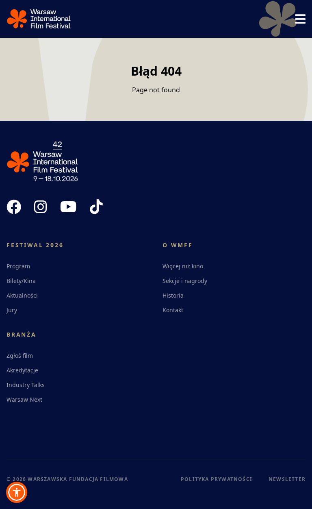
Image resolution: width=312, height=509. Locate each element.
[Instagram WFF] (40, 207)
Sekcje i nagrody (184, 281)
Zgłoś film (19, 355)
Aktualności (22, 295)
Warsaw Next (24, 399)
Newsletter (287, 479)
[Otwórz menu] (300, 19)
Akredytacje (22, 370)
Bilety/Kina (21, 281)
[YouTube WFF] (68, 207)
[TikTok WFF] (96, 207)
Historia (173, 295)
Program (18, 266)
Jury (11, 310)
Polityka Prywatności (216, 479)
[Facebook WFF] (13, 207)
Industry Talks (25, 385)
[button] (16, 492)
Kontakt (172, 310)
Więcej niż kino (182, 266)
